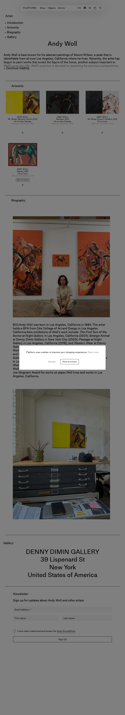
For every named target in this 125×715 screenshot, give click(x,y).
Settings (51, 361)
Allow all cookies (69, 361)
